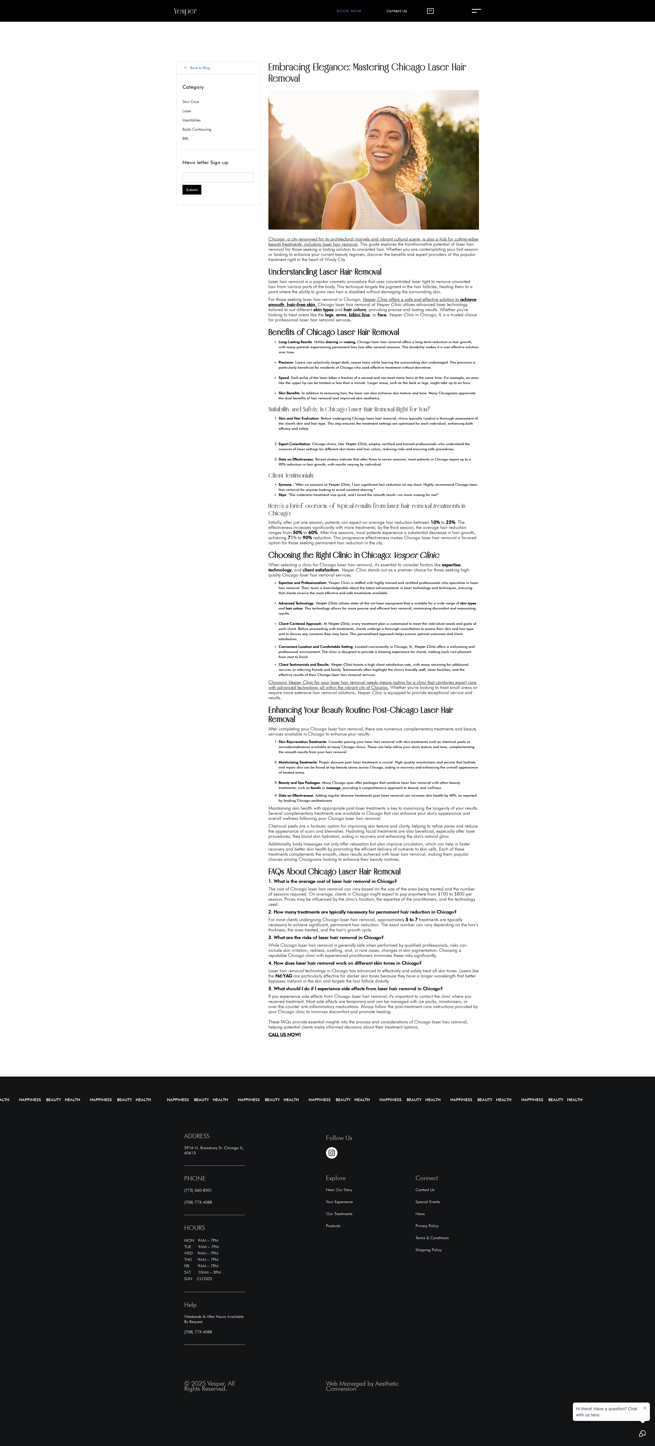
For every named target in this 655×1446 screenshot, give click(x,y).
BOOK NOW (349, 11)
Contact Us (397, 11)
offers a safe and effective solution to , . (372, 302)
